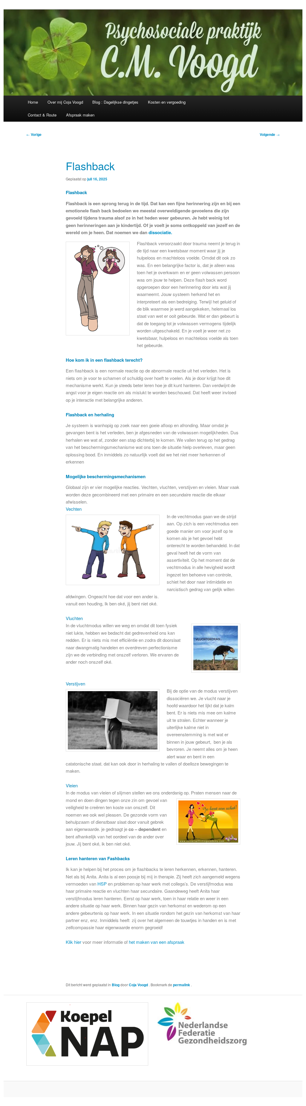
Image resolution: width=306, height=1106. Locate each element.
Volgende (270, 134)
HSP (101, 883)
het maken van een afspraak (156, 942)
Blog (116, 984)
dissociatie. (159, 232)
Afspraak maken (80, 115)
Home (33, 102)
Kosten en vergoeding (167, 102)
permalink (182, 984)
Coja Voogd (139, 984)
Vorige (34, 134)
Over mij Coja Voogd (65, 102)
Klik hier (73, 942)
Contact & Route (42, 115)
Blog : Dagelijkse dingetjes (115, 102)
